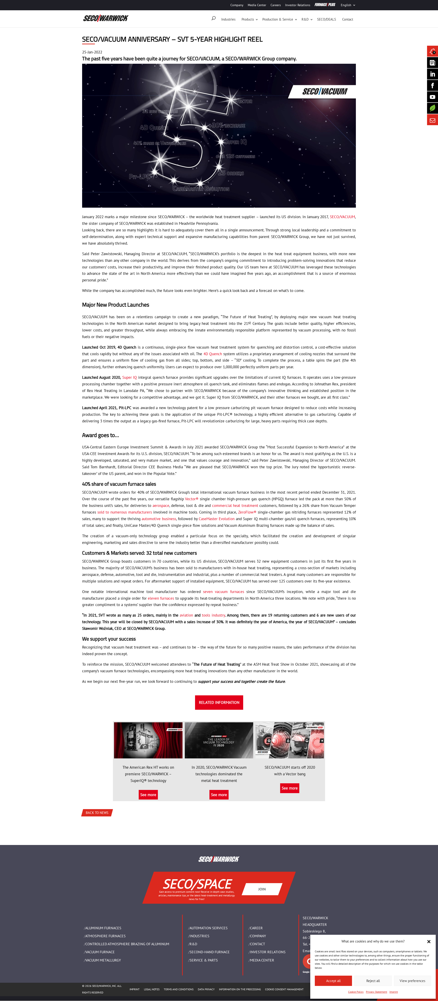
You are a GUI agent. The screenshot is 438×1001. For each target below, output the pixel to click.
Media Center (257, 5)
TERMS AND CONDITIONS (178, 989)
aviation (186, 615)
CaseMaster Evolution (217, 518)
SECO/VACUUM (342, 216)
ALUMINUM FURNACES (103, 928)
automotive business (159, 518)
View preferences (412, 981)
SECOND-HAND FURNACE (210, 952)
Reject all (373, 981)
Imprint (393, 991)
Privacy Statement (376, 991)
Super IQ (129, 377)
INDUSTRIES (199, 936)
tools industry (213, 615)
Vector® (191, 498)
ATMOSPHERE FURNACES (105, 936)
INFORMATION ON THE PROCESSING (240, 989)
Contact (347, 19)
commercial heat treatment (235, 505)
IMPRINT (135, 989)
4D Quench (212, 353)
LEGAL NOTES (151, 989)
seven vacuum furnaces (223, 591)
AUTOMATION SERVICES (209, 928)
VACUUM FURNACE (100, 952)
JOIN (262, 889)
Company (236, 5)
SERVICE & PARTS (204, 960)
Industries (228, 19)
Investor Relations (297, 5)
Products (248, 19)
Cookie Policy (356, 991)
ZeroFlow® (247, 512)
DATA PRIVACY (206, 989)
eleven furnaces (161, 598)
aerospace (161, 505)
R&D (305, 19)
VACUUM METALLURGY (103, 960)
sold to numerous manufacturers (124, 512)
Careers (276, 5)
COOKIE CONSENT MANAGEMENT (284, 989)
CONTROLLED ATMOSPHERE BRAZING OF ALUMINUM (127, 944)
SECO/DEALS (326, 19)
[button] (429, 941)
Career (256, 928)
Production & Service (277, 19)
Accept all (333, 981)
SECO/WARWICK (243, 58)
